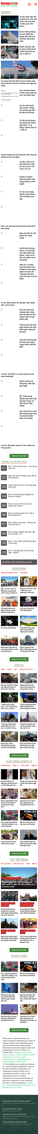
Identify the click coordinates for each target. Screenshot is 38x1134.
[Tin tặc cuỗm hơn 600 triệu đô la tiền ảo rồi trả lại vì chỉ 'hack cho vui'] (10, 164)
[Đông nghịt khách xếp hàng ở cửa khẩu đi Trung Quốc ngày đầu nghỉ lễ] (9, 794)
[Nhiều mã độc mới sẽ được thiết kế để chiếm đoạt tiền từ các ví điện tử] (10, 52)
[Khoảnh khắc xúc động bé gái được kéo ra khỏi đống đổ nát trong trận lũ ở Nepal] (9, 774)
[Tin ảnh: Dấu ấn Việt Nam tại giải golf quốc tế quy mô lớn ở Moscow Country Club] (9, 581)
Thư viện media (19, 859)
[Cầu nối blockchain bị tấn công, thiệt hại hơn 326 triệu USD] (10, 96)
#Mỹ (15, 669)
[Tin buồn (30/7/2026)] (9, 621)
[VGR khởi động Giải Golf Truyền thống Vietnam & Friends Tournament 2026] (28, 621)
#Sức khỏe (25, 765)
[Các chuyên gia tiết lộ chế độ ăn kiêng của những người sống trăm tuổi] (9, 815)
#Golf (5, 878)
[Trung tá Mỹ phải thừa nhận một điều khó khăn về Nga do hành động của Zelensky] (28, 697)
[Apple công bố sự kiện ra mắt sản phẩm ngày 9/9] (28, 774)
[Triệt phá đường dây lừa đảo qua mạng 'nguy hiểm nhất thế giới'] (10, 342)
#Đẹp (28, 863)
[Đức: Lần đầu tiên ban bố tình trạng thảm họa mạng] (19, 207)
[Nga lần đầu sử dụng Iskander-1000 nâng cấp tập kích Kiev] (9, 1009)
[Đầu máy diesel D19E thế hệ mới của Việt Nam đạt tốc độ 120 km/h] (28, 736)
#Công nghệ (5, 765)
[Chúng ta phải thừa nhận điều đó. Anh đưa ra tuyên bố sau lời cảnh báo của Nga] (9, 717)
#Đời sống (11, 930)
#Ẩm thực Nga (18, 863)
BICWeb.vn (27, 1124)
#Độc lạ (15, 765)
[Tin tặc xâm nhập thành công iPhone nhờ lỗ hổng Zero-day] (10, 194)
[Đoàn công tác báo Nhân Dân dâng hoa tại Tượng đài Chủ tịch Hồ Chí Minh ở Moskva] (28, 640)
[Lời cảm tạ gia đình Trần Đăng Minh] (28, 601)
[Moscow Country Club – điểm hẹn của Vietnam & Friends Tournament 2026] (28, 581)
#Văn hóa (23, 930)
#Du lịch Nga (6, 863)
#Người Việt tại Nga (14, 878)
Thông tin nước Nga (14, 461)
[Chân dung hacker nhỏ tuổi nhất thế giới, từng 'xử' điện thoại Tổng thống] (10, 399)
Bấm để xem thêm (19, 456)
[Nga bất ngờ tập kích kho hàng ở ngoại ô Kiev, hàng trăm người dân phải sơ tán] (28, 988)
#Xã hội (4, 930)
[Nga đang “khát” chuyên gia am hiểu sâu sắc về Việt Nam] (9, 736)
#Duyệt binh (10, 903)
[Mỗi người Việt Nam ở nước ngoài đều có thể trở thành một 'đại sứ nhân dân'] (9, 640)
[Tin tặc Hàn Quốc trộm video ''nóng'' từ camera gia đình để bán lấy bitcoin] (10, 109)
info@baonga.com (12, 1118)
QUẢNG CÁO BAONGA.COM (17, 562)
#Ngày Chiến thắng (26, 905)
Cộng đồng (19, 568)
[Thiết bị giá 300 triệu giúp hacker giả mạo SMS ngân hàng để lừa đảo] (10, 328)
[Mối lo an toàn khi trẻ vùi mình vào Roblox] (28, 815)
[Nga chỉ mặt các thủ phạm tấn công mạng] (10, 234)
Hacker (5, 12)
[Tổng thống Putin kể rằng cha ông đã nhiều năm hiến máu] (28, 834)
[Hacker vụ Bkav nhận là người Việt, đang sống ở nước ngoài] (10, 179)
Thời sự (19, 665)
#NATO (9, 669)
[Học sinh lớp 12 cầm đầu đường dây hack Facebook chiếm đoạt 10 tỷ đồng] (10, 414)
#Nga (3, 669)
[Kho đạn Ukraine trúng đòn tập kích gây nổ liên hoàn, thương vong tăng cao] (9, 678)
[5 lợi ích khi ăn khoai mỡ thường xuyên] (9, 834)
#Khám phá (5, 905)
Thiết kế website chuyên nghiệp (15, 1122)
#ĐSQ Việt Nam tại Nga (9, 573)
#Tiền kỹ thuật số (26, 669)
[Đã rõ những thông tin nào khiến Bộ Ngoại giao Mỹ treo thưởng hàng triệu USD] (10, 37)
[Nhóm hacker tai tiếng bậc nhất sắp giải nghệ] (10, 382)
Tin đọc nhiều (19, 956)
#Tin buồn (23, 573)
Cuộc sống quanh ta (19, 761)
